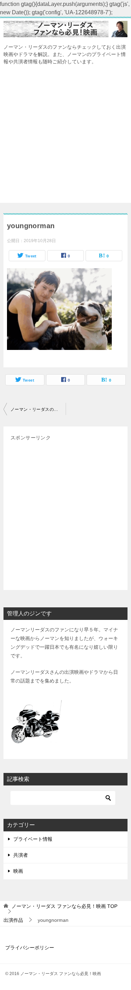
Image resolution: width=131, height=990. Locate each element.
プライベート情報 (32, 839)
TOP (64, 906)
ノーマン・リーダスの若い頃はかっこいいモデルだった (38, 409)
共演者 (20, 855)
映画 (18, 871)
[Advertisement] (65, 137)
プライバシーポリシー (29, 947)
